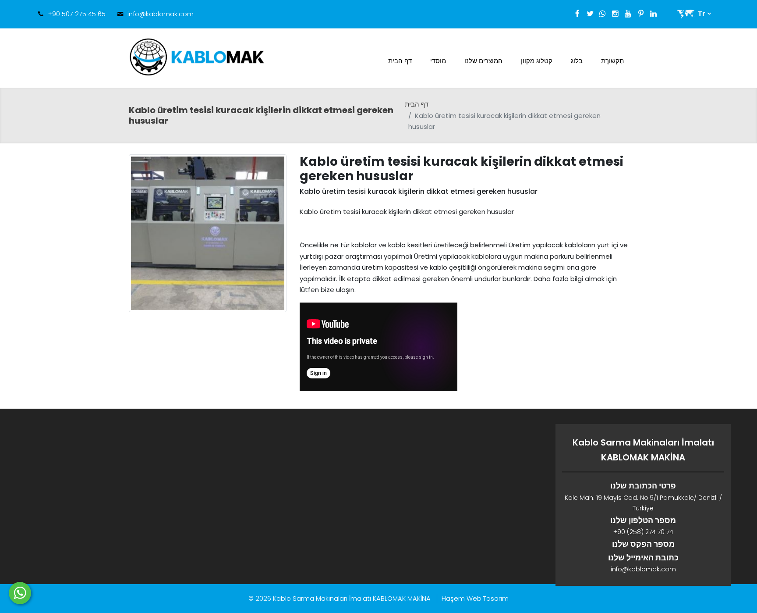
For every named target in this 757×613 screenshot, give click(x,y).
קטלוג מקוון (536, 60)
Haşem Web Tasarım (475, 598)
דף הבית (400, 60)
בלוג (577, 60)
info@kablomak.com (160, 13)
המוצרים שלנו (483, 60)
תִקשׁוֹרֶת (612, 60)
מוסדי (438, 60)
